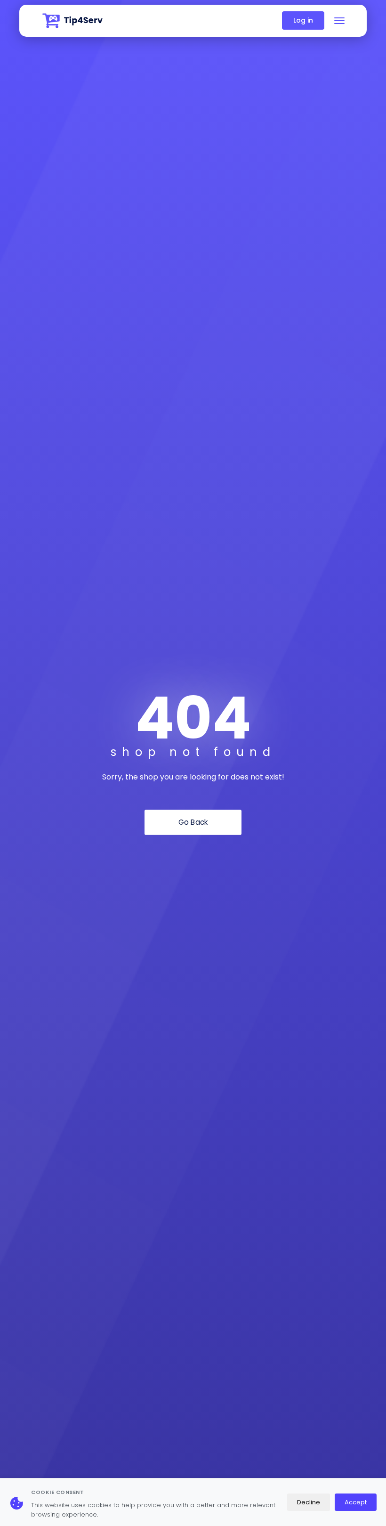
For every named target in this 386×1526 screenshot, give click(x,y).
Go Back (193, 822)
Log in (303, 20)
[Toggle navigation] (339, 20)
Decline (308, 1502)
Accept (356, 1502)
